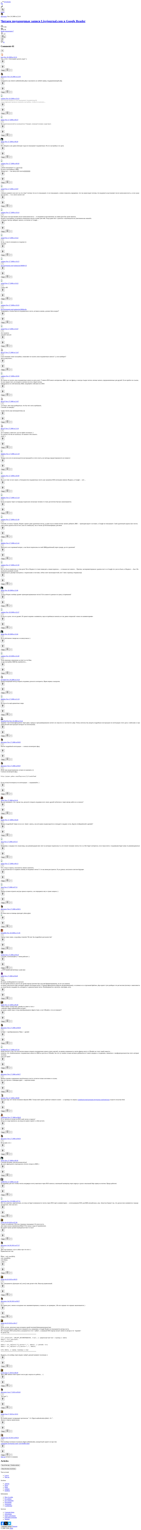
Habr (11, 1528)
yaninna (3, 98)
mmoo (3, 120)
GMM (3, 1182)
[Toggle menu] (1, 2)
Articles (7, 1483)
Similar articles (15, 1465)
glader (3, 1005)
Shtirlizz (3, 454)
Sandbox (7, 1490)
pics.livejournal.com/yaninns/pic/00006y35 (14, 265)
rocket (3, 1222)
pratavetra (4, 1201)
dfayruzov (4, 16)
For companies (9, 1500)
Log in (7, 1475)
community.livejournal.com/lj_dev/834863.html (15, 1443)
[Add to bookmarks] (7, 69)
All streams (7, 2)
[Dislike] (3, 66)
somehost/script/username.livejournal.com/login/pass (94, 1099)
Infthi (2, 976)
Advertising (8, 1514)
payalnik (3, 679)
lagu (2, 57)
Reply (3, 70)
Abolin (3, 1438)
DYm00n (4, 933)
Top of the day (5, 1465)
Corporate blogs (9, 1512)
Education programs (11, 1517)
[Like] (3, 61)
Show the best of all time (8, 1469)
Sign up (3, 1457)
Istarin (3, 820)
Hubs (6, 1487)
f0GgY (3, 352)
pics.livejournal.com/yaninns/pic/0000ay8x (14, 309)
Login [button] (2, 12)
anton (2, 800)
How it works (9, 1497)
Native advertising (10, 1516)
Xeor (2, 842)
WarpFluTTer (5, 721)
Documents (8, 1502)
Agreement (8, 1504)
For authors (8, 1499)
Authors (7, 1489)
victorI (3, 189)
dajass (2, 141)
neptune (3, 1098)
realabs (3, 955)
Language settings (7, 1526)
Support (14, 1526)
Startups (7, 1519)
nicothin (3, 1049)
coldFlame (4, 1117)
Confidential (8, 1506)
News (6, 1485)
